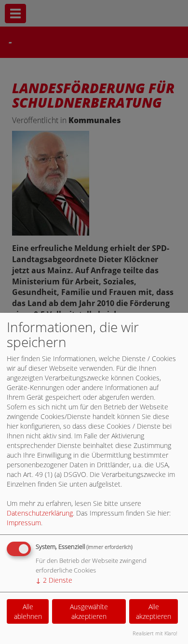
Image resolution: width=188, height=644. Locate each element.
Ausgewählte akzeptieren (89, 611)
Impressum (24, 522)
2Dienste (54, 580)
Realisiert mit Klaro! (155, 633)
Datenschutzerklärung (40, 513)
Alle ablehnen (28, 611)
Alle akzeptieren (153, 611)
